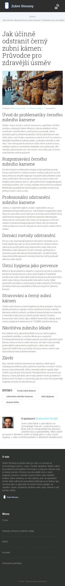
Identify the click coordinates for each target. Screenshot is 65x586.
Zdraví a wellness (36, 108)
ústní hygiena (47, 396)
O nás (5, 520)
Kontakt (6, 552)
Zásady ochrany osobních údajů (18, 531)
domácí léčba (12, 402)
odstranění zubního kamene (19, 396)
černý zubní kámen (26, 390)
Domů (32, 16)
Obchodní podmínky (12, 563)
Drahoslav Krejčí (19, 108)
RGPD (5, 541)
